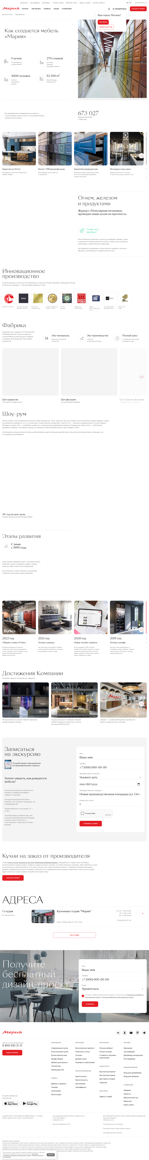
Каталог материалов (83, 1071)
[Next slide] (141, 155)
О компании (128, 1085)
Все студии (74, 935)
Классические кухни (59, 1052)
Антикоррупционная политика (112, 1133)
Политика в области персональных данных (116, 1128)
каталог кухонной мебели (25, 1118)
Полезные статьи (82, 1052)
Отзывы (78, 1055)
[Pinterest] (137, 1033)
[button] (119, 9)
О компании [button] (67, 9)
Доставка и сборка (107, 1079)
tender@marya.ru (58, 1120)
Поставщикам (129, 1059)
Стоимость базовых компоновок (107, 1056)
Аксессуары (56, 1094)
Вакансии (128, 1101)
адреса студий (84, 3)
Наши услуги (104, 1066)
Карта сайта (129, 1105)
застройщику (35, 3)
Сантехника (56, 1091)
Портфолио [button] (36, 9)
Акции (56, 9)
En (130, 2)
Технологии (56, 1066)
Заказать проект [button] (138, 9)
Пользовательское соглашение (113, 1124)
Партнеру (127, 1042)
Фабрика (127, 1090)
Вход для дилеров (130, 1067)
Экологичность (81, 1080)
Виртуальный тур (131, 1098)
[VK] (118, 1033)
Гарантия (103, 1083)
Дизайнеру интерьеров (133, 1055)
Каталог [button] (25, 9)
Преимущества (57, 1070)
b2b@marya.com (108, 1120)
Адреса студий (105, 1096)
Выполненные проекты (84, 1048)
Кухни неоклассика (59, 1055)
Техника (54, 1087)
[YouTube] (131, 1033)
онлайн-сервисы (98, 3)
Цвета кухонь (81, 1076)
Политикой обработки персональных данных (118, 997)
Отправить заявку (90, 823)
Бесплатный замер (107, 1075)
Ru (127, 2)
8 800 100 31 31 (141, 3)
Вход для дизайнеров (132, 1073)
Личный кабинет (106, 1048)
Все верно (103, 22)
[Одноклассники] (124, 1033)
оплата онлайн (58, 3)
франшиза (24, 3)
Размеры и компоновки (85, 1062)
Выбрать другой (105, 27)
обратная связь (71, 3)
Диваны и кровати (58, 1084)
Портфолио (79, 1042)
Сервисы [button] (47, 9)
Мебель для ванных (59, 1062)
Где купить (103, 1091)
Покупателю (104, 1042)
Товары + (54, 1078)
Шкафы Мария (57, 1059)
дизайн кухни (12, 1118)
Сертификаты (80, 1087)
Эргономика (80, 1084)
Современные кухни (59, 1048)
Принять (51, 1154)
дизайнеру (46, 3)
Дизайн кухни (81, 1059)
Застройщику (129, 1052)
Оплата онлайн (105, 1052)
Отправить (90, 1004)
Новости (127, 1094)
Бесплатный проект (107, 1072)
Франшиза (128, 1048)
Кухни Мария (56, 1042)
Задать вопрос (12, 1052)
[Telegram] (144, 1033)
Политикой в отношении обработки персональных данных (20, 1154)
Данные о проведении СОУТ (62, 1124)
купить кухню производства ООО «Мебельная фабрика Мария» (32, 862)
